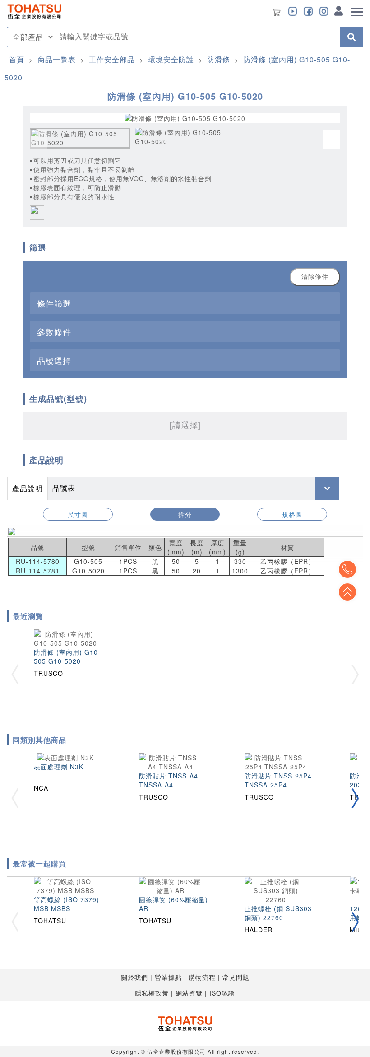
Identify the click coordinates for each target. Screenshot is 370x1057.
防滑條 (218, 59)
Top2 (347, 569)
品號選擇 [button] (54, 360)
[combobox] (197, 37)
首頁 (16, 59)
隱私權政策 (152, 992)
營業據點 (168, 977)
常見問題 (236, 977)
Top (347, 592)
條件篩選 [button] (54, 303)
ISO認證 (222, 992)
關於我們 (134, 977)
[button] (355, 798)
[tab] (185, 302)
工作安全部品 (112, 59)
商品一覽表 (56, 59)
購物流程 (202, 977)
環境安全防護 (171, 59)
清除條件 (314, 276)
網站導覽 (189, 992)
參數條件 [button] (54, 331)
